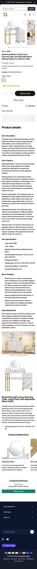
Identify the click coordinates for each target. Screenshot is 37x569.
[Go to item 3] (13, 47)
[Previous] (2, 2)
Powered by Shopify (24, 556)
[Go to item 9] (26, 47)
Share (6, 106)
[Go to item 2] (11, 47)
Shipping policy (30, 558)
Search (31, 9)
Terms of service (22, 558)
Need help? (31, 106)
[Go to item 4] (15, 47)
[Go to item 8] (24, 47)
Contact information (18, 561)
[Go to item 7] (22, 47)
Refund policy (6, 558)
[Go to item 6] (19, 47)
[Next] (34, 2)
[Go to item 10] (28, 47)
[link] (15, 449)
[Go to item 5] (17, 47)
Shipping (4, 72)
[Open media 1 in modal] (23, 23)
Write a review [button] (18, 491)
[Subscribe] (32, 532)
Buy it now (18, 100)
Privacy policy (14, 558)
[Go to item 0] (9, 47)
